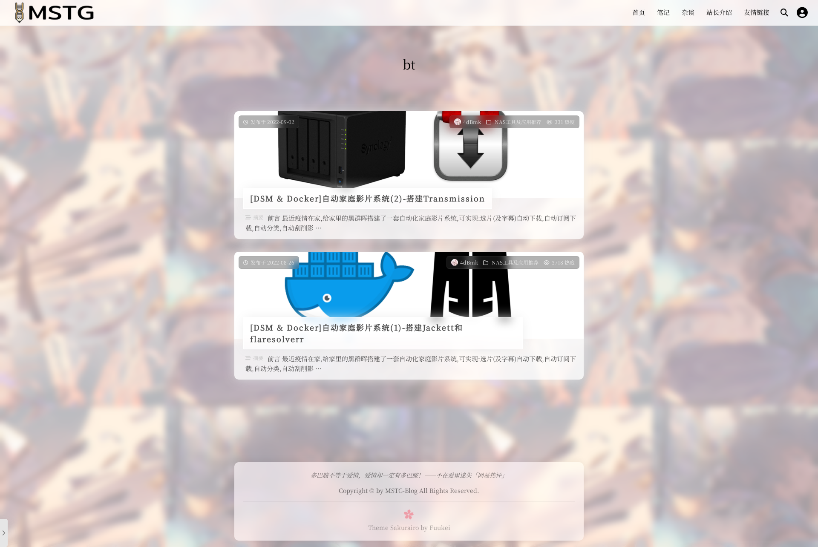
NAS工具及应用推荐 (518, 121)
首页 (638, 12)
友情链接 (756, 12)
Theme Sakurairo (393, 527)
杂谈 (688, 12)
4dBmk (472, 121)
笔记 (663, 12)
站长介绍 (719, 12)
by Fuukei (435, 527)
